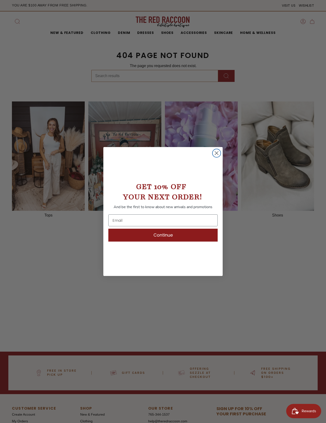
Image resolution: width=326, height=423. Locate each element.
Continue (163, 235)
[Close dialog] (216, 153)
